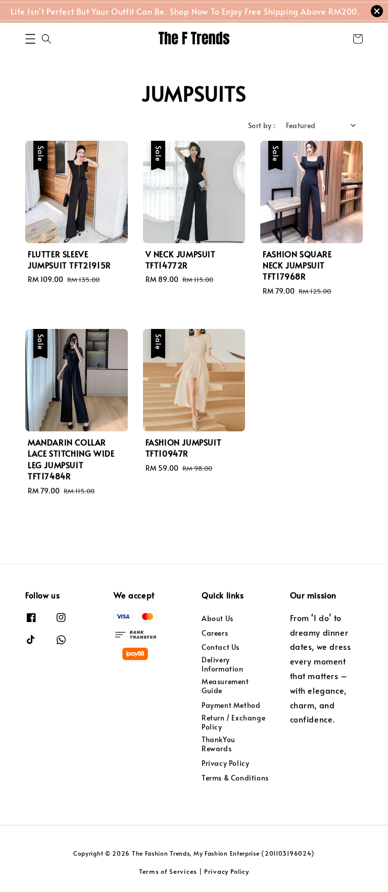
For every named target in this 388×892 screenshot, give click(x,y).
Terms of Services (168, 871)
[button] (30, 39)
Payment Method (231, 705)
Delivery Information (223, 664)
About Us (217, 618)
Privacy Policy (225, 763)
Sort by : (262, 125)
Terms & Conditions (235, 778)
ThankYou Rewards (218, 744)
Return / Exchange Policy (233, 722)
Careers (215, 633)
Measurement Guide (225, 686)
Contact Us (220, 647)
